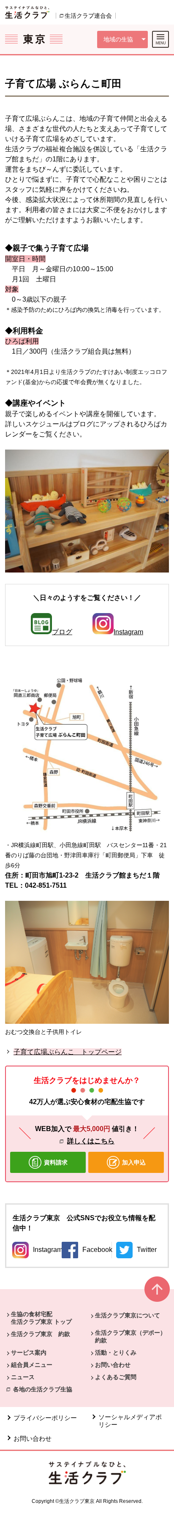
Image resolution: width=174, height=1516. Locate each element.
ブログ (62, 631)
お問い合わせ (112, 1364)
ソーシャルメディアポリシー (130, 1420)
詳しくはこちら (90, 1141)
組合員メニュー (31, 1364)
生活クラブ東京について (127, 1315)
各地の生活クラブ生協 (42, 1389)
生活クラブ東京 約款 (40, 1334)
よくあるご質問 (115, 1377)
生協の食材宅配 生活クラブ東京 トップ (41, 1318)
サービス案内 (28, 1352)
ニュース (23, 1377)
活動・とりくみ (115, 1352)
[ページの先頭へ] (157, 1292)
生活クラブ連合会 (88, 16)
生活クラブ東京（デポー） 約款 (133, 1336)
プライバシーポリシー (45, 1417)
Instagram (128, 631)
